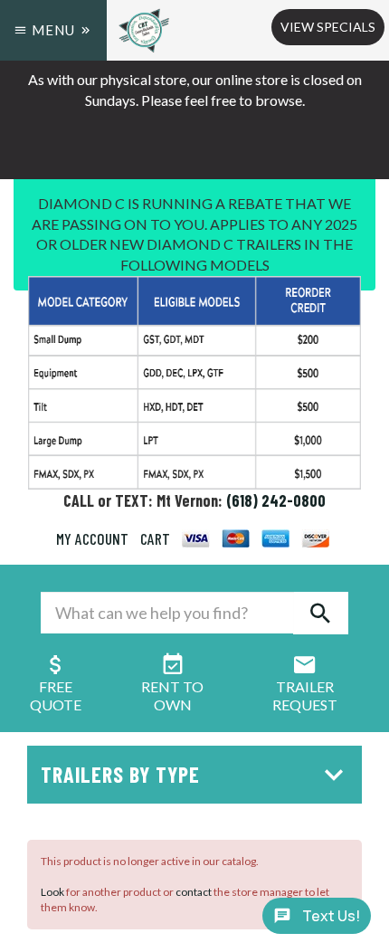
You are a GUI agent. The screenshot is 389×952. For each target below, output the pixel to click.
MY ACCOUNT (92, 538)
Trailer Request (304, 695)
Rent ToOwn (172, 695)
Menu (53, 30)
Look (52, 892)
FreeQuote (55, 695)
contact (194, 892)
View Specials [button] (327, 26)
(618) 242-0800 (276, 500)
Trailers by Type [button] (120, 774)
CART (155, 538)
